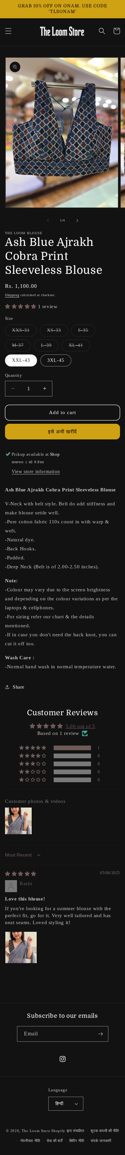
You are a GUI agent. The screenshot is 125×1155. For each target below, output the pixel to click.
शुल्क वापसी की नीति (105, 1131)
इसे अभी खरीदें (62, 431)
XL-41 (79, 346)
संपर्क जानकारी (101, 1141)
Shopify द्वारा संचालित (67, 1130)
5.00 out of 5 (80, 726)
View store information (36, 471)
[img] (20, 873)
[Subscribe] (100, 1034)
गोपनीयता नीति (30, 1141)
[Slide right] (77, 220)
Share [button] (18, 687)
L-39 (50, 346)
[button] (8, 31)
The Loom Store (36, 1130)
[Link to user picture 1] (21, 947)
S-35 (86, 331)
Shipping (12, 295)
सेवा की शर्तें (55, 1141)
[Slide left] (48, 220)
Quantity (13, 375)
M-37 (21, 346)
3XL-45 (55, 360)
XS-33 (57, 331)
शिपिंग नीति (76, 1141)
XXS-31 (24, 331)
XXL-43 (21, 360)
